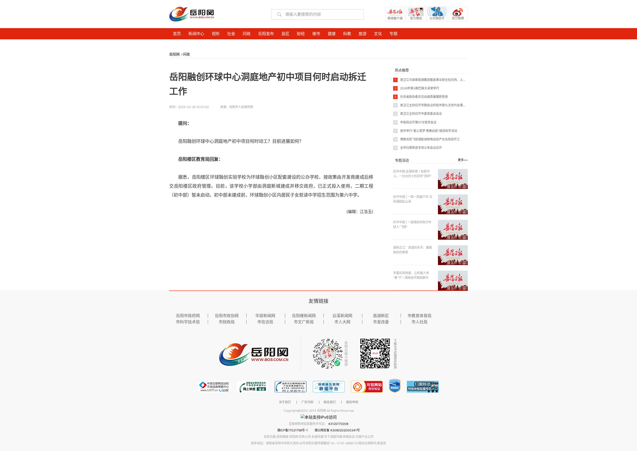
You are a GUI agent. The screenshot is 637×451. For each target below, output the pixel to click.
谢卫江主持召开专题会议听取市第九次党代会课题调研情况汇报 (439, 105)
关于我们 (285, 402)
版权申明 (352, 402)
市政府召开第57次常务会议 (415, 122)
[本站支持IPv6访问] (319, 416)
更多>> (463, 160)
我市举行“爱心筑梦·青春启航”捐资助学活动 (426, 131)
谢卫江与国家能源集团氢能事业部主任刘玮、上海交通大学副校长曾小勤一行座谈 (451, 80)
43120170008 (338, 424)
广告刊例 (307, 402)
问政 (186, 54)
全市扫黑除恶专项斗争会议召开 (418, 148)
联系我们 (330, 402)
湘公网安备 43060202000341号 (337, 430)
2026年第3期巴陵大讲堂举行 (417, 88)
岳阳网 (174, 54)
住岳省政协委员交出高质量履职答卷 (421, 97)
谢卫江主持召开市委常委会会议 (418, 113)
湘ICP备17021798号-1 (293, 430)
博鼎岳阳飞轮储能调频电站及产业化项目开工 (427, 139)
